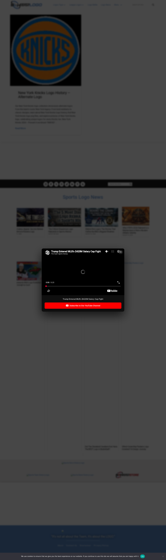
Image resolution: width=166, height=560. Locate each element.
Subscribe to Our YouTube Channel (85, 305)
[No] (163, 556)
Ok (142, 556)
